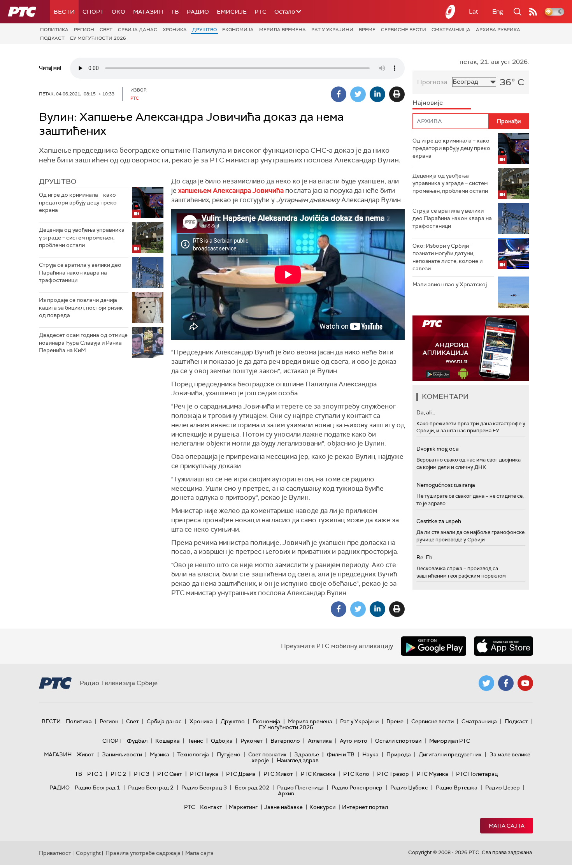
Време (367, 29)
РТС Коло (356, 773)
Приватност (55, 852)
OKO (118, 12)
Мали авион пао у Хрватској (449, 284)
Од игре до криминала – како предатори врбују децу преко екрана (78, 202)
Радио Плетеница (300, 787)
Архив (286, 793)
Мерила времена (282, 29)
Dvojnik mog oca (437, 448)
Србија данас (137, 29)
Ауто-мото (353, 740)
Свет (106, 29)
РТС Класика (318, 773)
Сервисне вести (403, 29)
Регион (84, 29)
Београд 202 (252, 787)
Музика (159, 754)
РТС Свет (169, 773)
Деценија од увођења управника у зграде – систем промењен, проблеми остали (82, 237)
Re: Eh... (426, 557)
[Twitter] (358, 94)
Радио (198, 12)
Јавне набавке (283, 806)
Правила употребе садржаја (143, 852)
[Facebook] (338, 94)
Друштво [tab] (57, 181)
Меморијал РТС (449, 740)
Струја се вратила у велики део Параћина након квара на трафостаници (80, 272)
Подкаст (52, 38)
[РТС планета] (450, 11)
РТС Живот (278, 773)
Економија (238, 29)
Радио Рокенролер (357, 787)
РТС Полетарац (477, 773)
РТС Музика (432, 773)
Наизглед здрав (298, 760)
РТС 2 (118, 773)
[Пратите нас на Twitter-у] (486, 683)
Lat (473, 11)
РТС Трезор (393, 773)
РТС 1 (95, 773)
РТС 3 (141, 773)
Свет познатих (267, 754)
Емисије (232, 12)
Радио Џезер (502, 787)
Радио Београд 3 (204, 787)
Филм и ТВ (340, 754)
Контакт (211, 806)
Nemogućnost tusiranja (445, 484)
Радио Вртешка (456, 787)
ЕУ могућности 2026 (98, 38)
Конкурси (322, 806)
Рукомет (251, 740)
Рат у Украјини (332, 29)
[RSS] (533, 11)
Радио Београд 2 (151, 787)
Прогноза (432, 82)
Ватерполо (285, 740)
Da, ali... (425, 412)
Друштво (204, 29)
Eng (497, 11)
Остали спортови (398, 740)
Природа (398, 754)
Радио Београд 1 (97, 787)
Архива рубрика (498, 29)
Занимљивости (122, 754)
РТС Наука (204, 773)
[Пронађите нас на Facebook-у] (506, 683)
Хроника (175, 29)
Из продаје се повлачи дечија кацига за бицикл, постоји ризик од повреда (81, 307)
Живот (85, 754)
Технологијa (193, 754)
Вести (64, 12)
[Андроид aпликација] (470, 348)
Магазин (148, 12)
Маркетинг (243, 806)
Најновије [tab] (427, 103)
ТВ (175, 12)
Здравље (306, 754)
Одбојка (222, 740)
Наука (370, 754)
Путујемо (228, 754)
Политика (54, 29)
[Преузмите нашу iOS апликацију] (503, 646)
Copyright (88, 852)
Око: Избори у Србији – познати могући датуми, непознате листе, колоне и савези (447, 257)
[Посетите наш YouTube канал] (525, 683)
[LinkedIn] (377, 94)
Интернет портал (365, 806)
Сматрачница (451, 29)
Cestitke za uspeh (438, 521)
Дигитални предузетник (450, 754)
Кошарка (167, 740)
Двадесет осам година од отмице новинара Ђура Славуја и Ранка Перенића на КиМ (83, 342)
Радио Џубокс (409, 787)
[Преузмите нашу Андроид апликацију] (433, 646)
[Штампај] (397, 94)
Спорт (93, 12)
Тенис (195, 740)
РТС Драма (241, 773)
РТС (260, 12)
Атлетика (320, 740)
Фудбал (137, 740)
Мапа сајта (507, 825)
